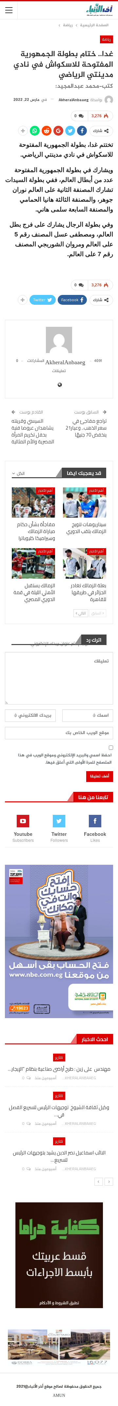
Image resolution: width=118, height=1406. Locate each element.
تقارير (59, 1057)
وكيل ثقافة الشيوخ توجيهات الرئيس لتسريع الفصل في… (59, 1111)
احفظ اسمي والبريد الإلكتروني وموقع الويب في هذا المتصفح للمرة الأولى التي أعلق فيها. (64, 759)
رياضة (106, 39)
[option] (59, 1116)
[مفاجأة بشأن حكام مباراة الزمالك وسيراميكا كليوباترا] (33, 502)
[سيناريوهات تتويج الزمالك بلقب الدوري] (84, 502)
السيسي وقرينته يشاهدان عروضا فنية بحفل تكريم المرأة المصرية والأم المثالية (32, 431)
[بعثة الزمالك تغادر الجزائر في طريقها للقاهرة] (84, 563)
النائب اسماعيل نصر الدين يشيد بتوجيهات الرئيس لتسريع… (59, 1156)
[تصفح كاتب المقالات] (59, 340)
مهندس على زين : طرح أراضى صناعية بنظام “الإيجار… (59, 1069)
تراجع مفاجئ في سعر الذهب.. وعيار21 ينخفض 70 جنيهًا (86, 427)
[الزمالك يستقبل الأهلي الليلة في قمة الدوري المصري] (33, 563)
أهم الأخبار (96, 490)
